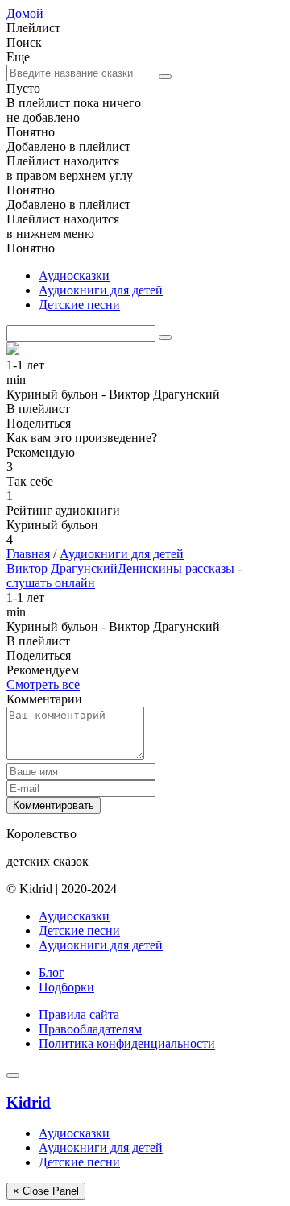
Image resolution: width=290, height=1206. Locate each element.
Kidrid (28, 1102)
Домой (25, 13)
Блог (51, 972)
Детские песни (79, 304)
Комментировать (53, 805)
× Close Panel (46, 1191)
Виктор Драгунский (62, 568)
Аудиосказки (74, 275)
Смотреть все (43, 684)
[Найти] (165, 76)
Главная (28, 554)
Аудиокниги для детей (101, 290)
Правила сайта (79, 1014)
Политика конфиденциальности (127, 1043)
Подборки (66, 987)
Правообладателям (90, 1029)
